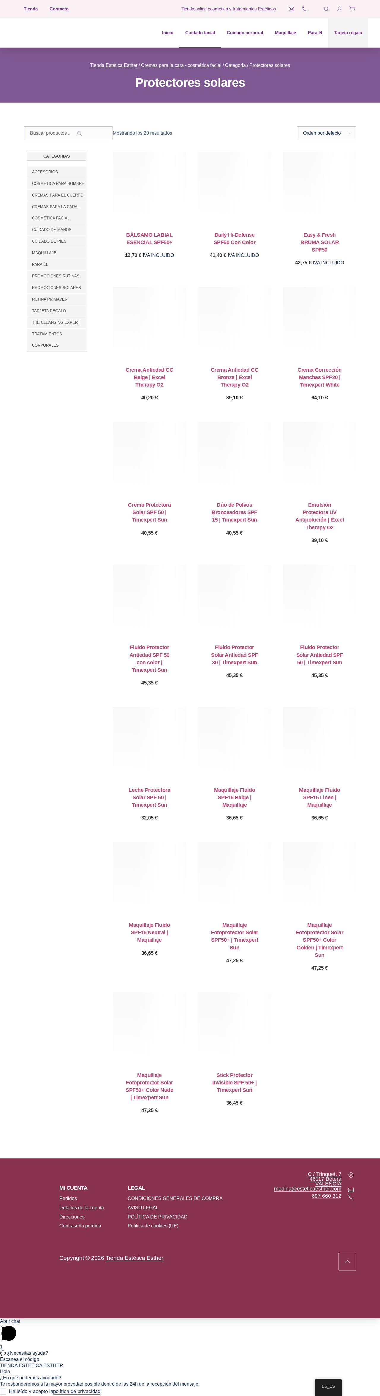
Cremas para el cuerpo (57, 195)
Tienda (31, 8)
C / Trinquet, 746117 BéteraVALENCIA (324, 1179)
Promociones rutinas (56, 276)
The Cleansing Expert (56, 322)
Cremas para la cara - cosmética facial (181, 65)
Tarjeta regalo (348, 32)
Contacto (59, 8)
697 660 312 (326, 1196)
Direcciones (72, 1216)
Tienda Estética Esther (113, 65)
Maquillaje (285, 32)
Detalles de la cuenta (81, 1207)
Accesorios (45, 172)
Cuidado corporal (245, 32)
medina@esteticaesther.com (307, 1189)
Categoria (235, 65)
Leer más (234, 675)
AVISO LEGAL (143, 1207)
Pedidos (68, 1198)
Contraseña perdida (80, 1226)
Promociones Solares (56, 287)
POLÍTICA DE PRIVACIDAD (158, 1216)
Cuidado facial (200, 32)
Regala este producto (149, 255)
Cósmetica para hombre (58, 183)
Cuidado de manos (52, 229)
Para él (315, 32)
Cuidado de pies (49, 241)
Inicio (167, 32)
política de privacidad (76, 1391)
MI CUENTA (73, 1188)
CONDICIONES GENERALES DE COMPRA (175, 1198)
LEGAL (136, 1188)
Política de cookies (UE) (153, 1226)
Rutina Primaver (49, 299)
